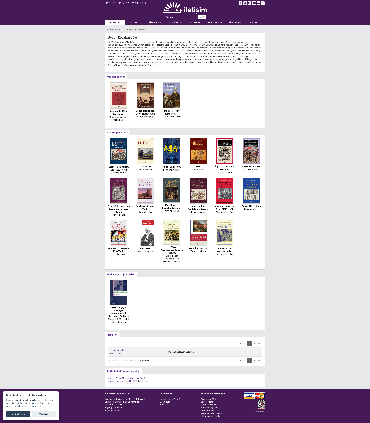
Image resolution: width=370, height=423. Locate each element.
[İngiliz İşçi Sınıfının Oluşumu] (224, 151)
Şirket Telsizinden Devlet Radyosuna (145, 112)
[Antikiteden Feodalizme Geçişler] (198, 190)
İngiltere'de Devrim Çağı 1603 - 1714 (119, 168)
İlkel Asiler (145, 166)
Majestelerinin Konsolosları (171, 112)
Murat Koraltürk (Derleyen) (117, 314)
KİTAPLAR (154, 22)
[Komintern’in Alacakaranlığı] (224, 232)
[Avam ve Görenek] (251, 151)
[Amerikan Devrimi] (198, 232)
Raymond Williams (171, 169)
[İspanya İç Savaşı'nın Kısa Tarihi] (118, 232)
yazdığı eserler (116, 76)
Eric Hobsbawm (145, 169)
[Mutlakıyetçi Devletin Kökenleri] (171, 189)
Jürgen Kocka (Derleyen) (171, 257)
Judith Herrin (198, 169)
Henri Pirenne (118, 214)
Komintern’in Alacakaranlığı (224, 249)
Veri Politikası (207, 401)
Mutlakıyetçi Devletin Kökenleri (171, 206)
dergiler (112, 334)
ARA (202, 17)
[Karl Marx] (145, 232)
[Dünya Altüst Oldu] (251, 190)
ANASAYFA (115, 22)
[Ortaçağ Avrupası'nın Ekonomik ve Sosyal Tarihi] (118, 190)
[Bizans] (198, 151)
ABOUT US (255, 22)
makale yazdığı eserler (120, 274)
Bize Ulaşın (165, 401)
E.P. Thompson (225, 172)
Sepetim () (140, 2)
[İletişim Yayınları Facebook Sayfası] (245, 3)
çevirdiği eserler (117, 132)
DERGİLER (174, 22)
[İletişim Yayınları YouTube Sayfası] (254, 3)
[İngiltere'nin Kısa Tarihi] (145, 190)
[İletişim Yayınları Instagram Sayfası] (249, 3)
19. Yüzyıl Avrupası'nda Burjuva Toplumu (172, 250)
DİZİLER (135, 22)
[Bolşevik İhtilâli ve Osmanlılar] (118, 95)
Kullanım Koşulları (209, 407)
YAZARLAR (195, 22)
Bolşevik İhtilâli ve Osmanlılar (118, 112)
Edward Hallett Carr (224, 212)
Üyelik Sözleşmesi (209, 404)
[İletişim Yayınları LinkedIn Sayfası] (258, 3)
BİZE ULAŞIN (235, 22)
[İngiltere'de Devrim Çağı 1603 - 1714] (118, 151)
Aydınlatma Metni (209, 399)
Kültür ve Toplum (172, 166)
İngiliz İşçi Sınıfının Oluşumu (224, 168)
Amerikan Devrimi (198, 248)
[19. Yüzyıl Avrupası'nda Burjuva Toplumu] (171, 231)
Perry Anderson (171, 210)
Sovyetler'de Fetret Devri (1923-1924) (225, 207)
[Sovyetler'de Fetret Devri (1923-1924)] (224, 190)
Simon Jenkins (145, 211)
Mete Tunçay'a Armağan (118, 309)
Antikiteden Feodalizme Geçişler (198, 207)
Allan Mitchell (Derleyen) (172, 260)
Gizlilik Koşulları (208, 410)
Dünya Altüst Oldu (251, 206)
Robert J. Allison (198, 251)
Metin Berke (119, 119)
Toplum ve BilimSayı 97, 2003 (117, 352)
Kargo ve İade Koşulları (212, 413)
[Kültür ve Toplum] (171, 151)
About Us (164, 404)
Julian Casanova (118, 254)
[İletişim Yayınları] (185, 7)
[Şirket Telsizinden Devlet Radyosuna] (145, 95)
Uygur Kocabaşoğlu (118, 117)
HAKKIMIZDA (215, 22)
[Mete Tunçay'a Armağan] (118, 292)
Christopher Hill (119, 172)
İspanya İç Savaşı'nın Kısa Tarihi (119, 249)
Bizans (198, 166)
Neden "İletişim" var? (170, 399)
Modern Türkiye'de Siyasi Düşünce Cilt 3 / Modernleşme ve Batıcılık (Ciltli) (127, 379)
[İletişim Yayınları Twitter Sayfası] (240, 3)
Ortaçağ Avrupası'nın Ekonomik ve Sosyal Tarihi (119, 209)
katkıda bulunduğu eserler (123, 371)
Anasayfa (111, 29)
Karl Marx (145, 248)
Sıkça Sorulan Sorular (211, 416)
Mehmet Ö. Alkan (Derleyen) (120, 320)
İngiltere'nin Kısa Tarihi (145, 207)
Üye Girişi (125, 2)
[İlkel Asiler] (145, 151)
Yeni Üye (112, 2)
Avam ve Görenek (251, 166)
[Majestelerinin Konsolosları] (171, 95)
